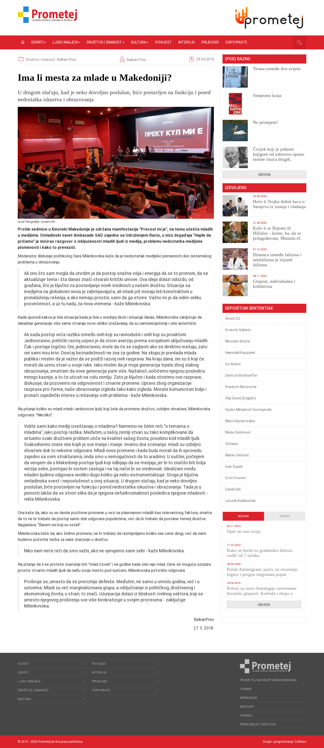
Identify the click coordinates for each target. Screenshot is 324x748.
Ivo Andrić (233, 364)
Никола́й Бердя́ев (240, 353)
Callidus (300, 741)
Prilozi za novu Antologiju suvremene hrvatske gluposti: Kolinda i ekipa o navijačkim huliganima (261, 593)
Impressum (248, 698)
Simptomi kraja (267, 95)
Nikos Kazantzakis (240, 421)
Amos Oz (232, 318)
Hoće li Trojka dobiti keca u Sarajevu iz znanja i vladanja (279, 204)
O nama (246, 689)
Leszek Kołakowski (240, 501)
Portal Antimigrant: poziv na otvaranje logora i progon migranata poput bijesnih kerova (262, 574)
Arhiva (264, 175)
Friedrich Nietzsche (241, 387)
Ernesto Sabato (238, 330)
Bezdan (243, 516)
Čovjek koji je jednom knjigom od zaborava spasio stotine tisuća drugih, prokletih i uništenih (278, 157)
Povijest (163, 42)
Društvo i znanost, (41, 59)
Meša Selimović (238, 432)
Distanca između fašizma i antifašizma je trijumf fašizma (277, 259)
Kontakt (247, 707)
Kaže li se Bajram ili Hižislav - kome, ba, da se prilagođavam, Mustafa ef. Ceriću (277, 236)
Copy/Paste (236, 42)
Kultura (138, 42)
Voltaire (231, 444)
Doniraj (246, 715)
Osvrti (37, 42)
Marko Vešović (237, 455)
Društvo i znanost (104, 42)
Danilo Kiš (233, 489)
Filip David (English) (240, 398)
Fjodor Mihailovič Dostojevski (248, 410)
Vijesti (284, 516)
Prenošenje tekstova (258, 724)
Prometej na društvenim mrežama (268, 680)
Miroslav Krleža (237, 341)
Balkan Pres (66, 59)
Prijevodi (210, 42)
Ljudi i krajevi (65, 42)
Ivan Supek (234, 466)
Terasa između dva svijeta (276, 68)
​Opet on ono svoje (243, 531)
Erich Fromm (235, 478)
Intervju (186, 42)
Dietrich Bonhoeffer (241, 375)
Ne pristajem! (265, 122)
